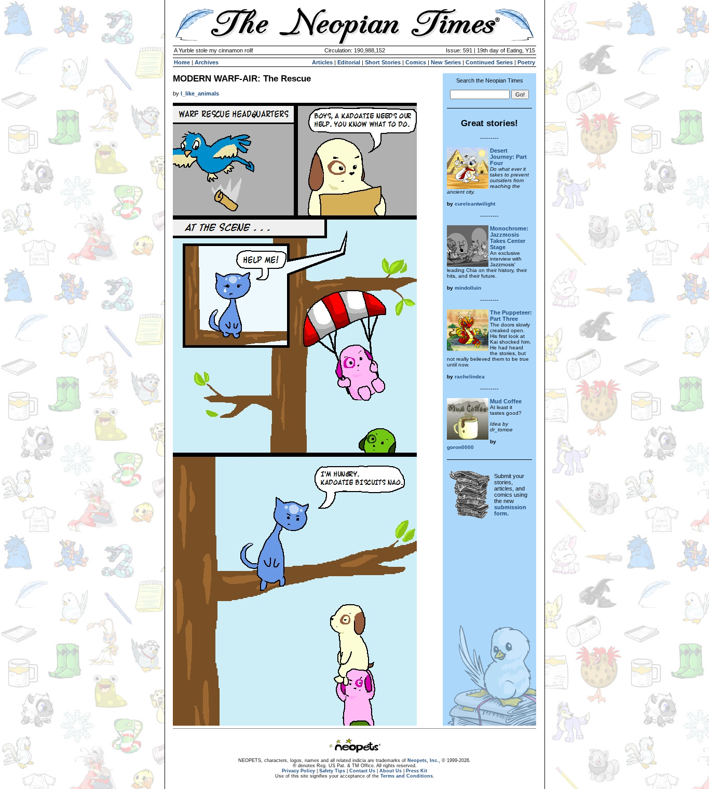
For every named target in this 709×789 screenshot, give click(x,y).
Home (182, 62)
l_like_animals (200, 93)
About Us (390, 770)
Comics (415, 62)
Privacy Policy (298, 770)
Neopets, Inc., (423, 760)
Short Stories (383, 62)
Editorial (348, 62)
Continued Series (489, 62)
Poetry (526, 62)
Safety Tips (332, 770)
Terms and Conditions (406, 776)
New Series (446, 62)
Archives (207, 62)
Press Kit (416, 770)
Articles (322, 62)
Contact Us (362, 770)
